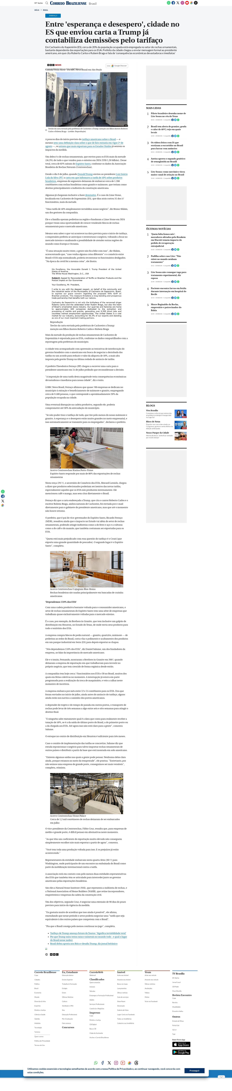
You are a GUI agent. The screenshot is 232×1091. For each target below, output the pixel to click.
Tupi (173, 1034)
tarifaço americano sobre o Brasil (99, 139)
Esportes (37, 1006)
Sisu (63, 1010)
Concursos (68, 1027)
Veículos (92, 991)
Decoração (121, 1006)
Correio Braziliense (45, 972)
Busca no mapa (122, 984)
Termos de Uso (39, 1045)
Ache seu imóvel (122, 975)
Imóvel (121, 972)
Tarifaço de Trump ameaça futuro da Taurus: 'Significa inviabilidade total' (88, 933)
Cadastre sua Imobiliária (125, 1023)
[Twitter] (178, 4)
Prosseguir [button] (194, 1070)
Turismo (37, 1032)
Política (37, 984)
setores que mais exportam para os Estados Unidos (85, 146)
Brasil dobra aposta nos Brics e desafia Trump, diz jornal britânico (83, 943)
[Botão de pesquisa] (46, 3)
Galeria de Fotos (123, 1010)
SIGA (109, 66)
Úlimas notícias (122, 993)
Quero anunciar (95, 982)
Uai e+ (174, 1030)
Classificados (97, 979)
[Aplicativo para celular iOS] (181, 1045)
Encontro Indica (177, 1011)
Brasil (45, 10)
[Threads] (196, 4)
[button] (44, 1072)
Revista (175, 1002)
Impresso (95, 1012)
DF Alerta (175, 978)
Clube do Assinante (96, 1033)
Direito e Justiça (40, 1010)
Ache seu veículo (150, 975)
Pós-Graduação (67, 1019)
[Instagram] (182, 4)
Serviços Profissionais (97, 1004)
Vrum (148, 972)
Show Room (121, 1001)
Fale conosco (66, 1023)
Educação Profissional (69, 1014)
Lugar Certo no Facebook (126, 1014)
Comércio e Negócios (97, 1009)
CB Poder (175, 987)
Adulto (92, 1000)
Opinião (37, 1019)
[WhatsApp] (168, 4)
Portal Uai (175, 1025)
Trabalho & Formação (69, 984)
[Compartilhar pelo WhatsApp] (178, 120)
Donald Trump (85, 174)
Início (36, 10)
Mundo (36, 997)
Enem (64, 993)
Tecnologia (38, 1028)
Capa (36, 975)
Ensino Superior (67, 980)
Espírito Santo (83, 163)
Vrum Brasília (176, 991)
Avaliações (148, 988)
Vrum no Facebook (151, 1001)
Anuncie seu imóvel (123, 980)
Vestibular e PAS (67, 1006)
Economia (37, 993)
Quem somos (39, 1036)
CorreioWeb (96, 972)
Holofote (37, 1023)
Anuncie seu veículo (151, 980)
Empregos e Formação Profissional (101, 995)
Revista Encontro (182, 995)
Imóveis (92, 987)
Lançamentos (122, 988)
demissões (90, 195)
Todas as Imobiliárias (124, 1019)
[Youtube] (187, 4)
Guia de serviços (123, 997)
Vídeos (147, 993)
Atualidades (176, 1007)
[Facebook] (173, 4)
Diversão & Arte (40, 1001)
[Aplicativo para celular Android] (181, 1052)
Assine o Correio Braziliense (99, 1037)
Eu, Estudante (70, 972)
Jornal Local (176, 982)
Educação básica (67, 975)
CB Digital (93, 1024)
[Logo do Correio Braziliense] (68, 3)
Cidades (37, 980)
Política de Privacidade (42, 1041)
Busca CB (93, 1029)
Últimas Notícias (67, 997)
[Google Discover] (191, 3)
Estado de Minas (178, 1021)
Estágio (64, 988)
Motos (147, 997)
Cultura (64, 1001)
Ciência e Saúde (39, 1014)
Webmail (93, 975)
